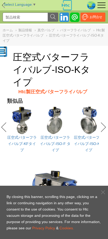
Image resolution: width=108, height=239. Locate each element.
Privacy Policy (43, 228)
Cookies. (67, 228)
